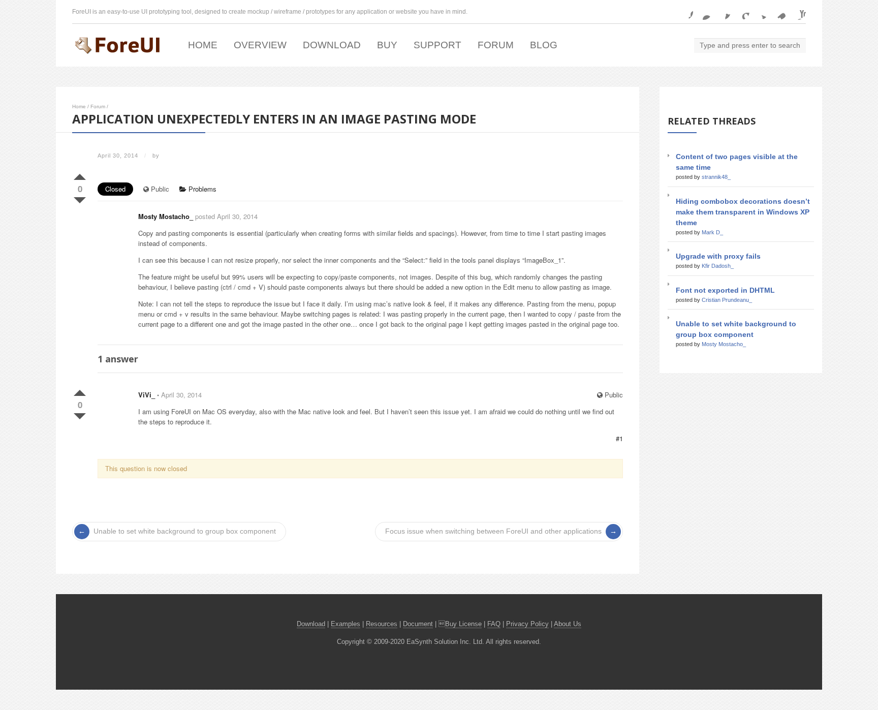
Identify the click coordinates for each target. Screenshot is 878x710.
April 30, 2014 (181, 394)
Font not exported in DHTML (725, 290)
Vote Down (79, 198)
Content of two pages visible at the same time (737, 161)
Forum (496, 45)
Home (202, 45)
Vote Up (79, 175)
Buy (387, 45)
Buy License (463, 624)
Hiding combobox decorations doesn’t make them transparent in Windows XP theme (743, 212)
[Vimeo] (779, 12)
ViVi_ (146, 394)
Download (332, 45)
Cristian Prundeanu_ (727, 300)
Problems (201, 189)
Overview (260, 45)
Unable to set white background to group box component (184, 531)
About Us (567, 624)
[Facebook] (685, 12)
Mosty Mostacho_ (165, 216)
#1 (619, 438)
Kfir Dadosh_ (718, 266)
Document (418, 624)
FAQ (493, 624)
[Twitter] (760, 12)
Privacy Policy (527, 624)
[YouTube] (798, 12)
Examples (345, 624)
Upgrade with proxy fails (718, 256)
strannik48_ (716, 177)
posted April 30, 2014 (226, 216)
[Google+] (741, 12)
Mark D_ (712, 232)
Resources (381, 624)
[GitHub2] (722, 12)
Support (437, 45)
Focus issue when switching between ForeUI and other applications (493, 531)
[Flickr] (704, 12)
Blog (543, 45)
